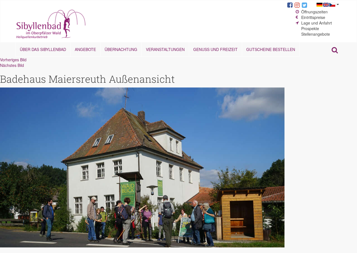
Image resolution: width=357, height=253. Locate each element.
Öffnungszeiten (314, 11)
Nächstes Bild (12, 65)
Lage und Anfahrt (316, 23)
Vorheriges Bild (13, 59)
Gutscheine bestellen (270, 49)
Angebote (85, 49)
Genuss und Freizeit (215, 49)
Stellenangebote (315, 34)
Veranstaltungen (165, 49)
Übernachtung (121, 49)
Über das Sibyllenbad (43, 49)
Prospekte (310, 28)
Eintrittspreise (313, 17)
